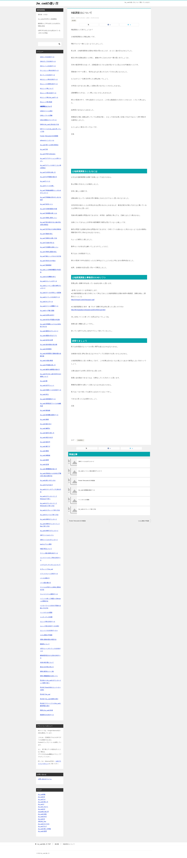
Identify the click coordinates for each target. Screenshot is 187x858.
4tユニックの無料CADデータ (49, 84)
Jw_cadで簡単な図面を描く (48, 251)
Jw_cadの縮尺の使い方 (47, 433)
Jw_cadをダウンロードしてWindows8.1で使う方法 (48, 504)
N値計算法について (46, 548)
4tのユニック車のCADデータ (49, 79)
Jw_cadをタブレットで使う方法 (87, 509)
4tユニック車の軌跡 (46, 102)
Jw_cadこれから (43, 806)
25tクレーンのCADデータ (48, 66)
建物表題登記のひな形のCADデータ (50, 657)
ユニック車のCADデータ (47, 621)
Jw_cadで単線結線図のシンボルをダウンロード (50, 192)
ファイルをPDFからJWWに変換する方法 (50, 588)
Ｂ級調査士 (80, 440)
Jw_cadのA (41, 797)
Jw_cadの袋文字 (45, 442)
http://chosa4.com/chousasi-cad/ (82, 299)
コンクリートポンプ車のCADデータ (50, 559)
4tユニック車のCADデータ (48, 93)
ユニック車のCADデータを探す (49, 626)
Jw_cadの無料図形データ (48, 399)
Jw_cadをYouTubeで (46, 485)
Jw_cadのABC (42, 814)
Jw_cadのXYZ (42, 816)
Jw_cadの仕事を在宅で (47, 315)
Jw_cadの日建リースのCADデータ (50, 390)
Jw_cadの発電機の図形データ (86, 490)
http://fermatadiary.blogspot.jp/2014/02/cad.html (88, 310)
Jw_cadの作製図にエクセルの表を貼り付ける (50, 325)
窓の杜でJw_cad (45, 694)
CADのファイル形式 (46, 111)
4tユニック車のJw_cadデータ (49, 97)
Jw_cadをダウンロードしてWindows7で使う (48, 497)
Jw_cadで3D (44, 149)
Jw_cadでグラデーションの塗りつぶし (50, 160)
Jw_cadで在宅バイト (46, 204)
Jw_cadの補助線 (45, 455)
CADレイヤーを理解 (46, 115)
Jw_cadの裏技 (44, 451)
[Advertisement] (109, 149)
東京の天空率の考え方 (47, 667)
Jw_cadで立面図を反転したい (49, 247)
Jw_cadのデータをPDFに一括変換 (50, 292)
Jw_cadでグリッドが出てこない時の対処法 (50, 167)
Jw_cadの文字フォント (47, 385)
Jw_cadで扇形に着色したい (48, 217)
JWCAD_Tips (42, 821)
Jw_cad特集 (41, 794)
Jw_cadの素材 (44, 419)
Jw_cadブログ (42, 826)
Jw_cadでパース (45, 181)
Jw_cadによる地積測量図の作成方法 (50, 271)
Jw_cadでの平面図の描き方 (48, 177)
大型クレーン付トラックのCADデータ (50, 650)
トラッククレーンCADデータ (49, 573)
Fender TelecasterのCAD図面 (86, 480)
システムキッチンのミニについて (50, 564)
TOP (44, 844)
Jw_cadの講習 (44, 460)
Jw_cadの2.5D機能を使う (48, 276)
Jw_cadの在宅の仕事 (46, 340)
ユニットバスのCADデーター (49, 630)
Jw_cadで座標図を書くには (48, 213)
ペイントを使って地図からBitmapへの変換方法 (50, 600)
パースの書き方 (45, 578)
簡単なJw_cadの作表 (46, 710)
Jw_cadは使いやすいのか (48, 480)
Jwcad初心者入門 (43, 811)
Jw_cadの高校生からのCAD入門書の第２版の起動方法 (50, 475)
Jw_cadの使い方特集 (44, 829)
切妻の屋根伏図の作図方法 (48, 639)
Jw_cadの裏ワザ (45, 446)
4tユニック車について (46, 88)
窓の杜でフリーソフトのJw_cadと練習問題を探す (50, 705)
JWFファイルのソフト (47, 535)
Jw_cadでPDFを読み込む (48, 154)
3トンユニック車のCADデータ (49, 70)
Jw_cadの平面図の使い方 (48, 365)
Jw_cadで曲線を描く (46, 233)
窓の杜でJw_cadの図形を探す (49, 699)
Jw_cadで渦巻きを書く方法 (48, 238)
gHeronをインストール (47, 140)
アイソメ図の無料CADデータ (49, 553)
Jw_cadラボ (41, 799)
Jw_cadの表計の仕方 (46, 437)
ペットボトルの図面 (83, 499)
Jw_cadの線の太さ (46, 424)
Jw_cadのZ (41, 819)
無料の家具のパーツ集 (47, 671)
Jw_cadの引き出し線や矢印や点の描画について (50, 375)
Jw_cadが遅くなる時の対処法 (49, 145)
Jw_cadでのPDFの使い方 (48, 172)
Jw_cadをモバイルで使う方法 (49, 514)
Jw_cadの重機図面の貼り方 (48, 469)
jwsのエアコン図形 (46, 544)
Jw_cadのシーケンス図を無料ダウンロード (90, 471)
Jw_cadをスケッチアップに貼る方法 (50, 491)
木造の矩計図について (47, 662)
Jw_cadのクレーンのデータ (48, 281)
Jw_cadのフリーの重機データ (49, 306)
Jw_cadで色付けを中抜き (48, 260)
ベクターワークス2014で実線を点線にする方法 (50, 607)
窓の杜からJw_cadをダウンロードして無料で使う (50, 682)
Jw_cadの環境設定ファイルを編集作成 (50, 405)
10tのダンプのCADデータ (48, 61)
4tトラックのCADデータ (47, 75)
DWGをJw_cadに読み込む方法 (49, 124)
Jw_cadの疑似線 (45, 410)
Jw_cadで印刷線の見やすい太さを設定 (50, 198)
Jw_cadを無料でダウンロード (49, 530)
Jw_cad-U (41, 804)
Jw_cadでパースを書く (47, 186)
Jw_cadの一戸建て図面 (47, 310)
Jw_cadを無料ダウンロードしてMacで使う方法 (50, 525)
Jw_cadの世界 (42, 831)
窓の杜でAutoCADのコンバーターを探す (50, 689)
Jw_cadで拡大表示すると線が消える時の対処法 (50, 223)
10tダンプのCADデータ (47, 57)
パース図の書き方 (45, 582)
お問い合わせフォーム (45, 779)
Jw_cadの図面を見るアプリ (48, 335)
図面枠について (45, 644)
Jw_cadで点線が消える (47, 242)
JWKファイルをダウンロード (86, 461)
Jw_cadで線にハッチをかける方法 (50, 256)
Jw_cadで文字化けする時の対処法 (50, 229)
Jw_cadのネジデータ (46, 301)
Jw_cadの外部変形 (46, 349)
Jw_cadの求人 (44, 394)
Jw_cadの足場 (44, 464)
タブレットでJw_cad (46, 569)
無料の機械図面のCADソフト (49, 676)
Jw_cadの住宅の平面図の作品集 (50, 319)
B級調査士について (46, 106)
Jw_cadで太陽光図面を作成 (48, 209)
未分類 (73, 20)
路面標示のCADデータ (47, 715)
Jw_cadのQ (41, 809)
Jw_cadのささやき (43, 824)
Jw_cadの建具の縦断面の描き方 (50, 369)
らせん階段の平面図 (143, 521)
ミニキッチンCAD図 (46, 617)
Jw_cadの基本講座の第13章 (48, 344)
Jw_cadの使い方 (47, 3)
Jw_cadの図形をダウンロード (49, 331)
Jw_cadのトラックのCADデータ (50, 297)
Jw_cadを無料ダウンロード (48, 519)
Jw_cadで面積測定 (46, 265)
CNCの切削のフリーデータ (48, 120)
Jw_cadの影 (43, 381)
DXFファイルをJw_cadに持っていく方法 (50, 130)
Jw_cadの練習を (45, 428)
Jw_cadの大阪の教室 (46, 360)
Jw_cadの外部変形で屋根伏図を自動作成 (50, 355)
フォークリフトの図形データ (49, 594)
